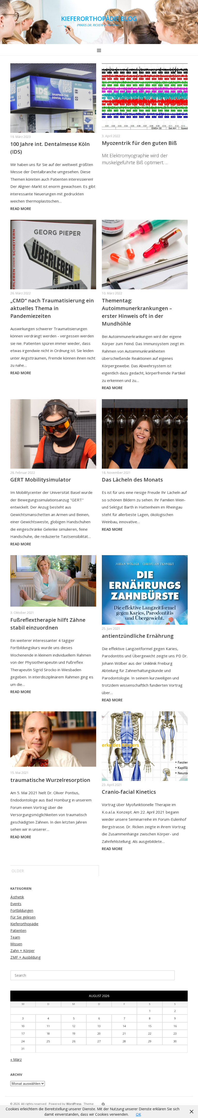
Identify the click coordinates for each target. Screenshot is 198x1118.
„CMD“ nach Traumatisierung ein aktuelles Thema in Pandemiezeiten (52, 308)
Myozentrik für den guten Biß (139, 142)
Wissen (16, 943)
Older (18, 870)
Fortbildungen (21, 910)
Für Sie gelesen (23, 917)
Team (15, 937)
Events (15, 903)
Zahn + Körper (22, 950)
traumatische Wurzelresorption (50, 779)
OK (138, 1114)
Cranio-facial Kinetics (129, 791)
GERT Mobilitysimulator (40, 479)
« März (16, 1059)
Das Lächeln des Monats (132, 479)
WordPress (73, 1104)
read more (20, 208)
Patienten (18, 930)
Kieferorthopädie (24, 923)
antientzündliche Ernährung (138, 635)
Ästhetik (17, 897)
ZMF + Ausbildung (25, 957)
